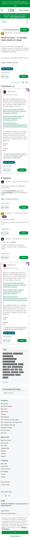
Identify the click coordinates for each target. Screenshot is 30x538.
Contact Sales (5, 485)
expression (6, 369)
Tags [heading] (5, 349)
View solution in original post (11, 157)
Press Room (4, 466)
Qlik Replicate (5, 417)
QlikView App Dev (12, 62)
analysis (18, 375)
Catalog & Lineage (6, 427)
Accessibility (4, 471)
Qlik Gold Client (5, 430)
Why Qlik (3, 433)
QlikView (4, 22)
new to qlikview (18, 353)
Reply (24, 76)
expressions (14, 372)
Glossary (3, 451)
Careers (3, 477)
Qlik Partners (4, 443)
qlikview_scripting (8, 356)
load (16, 369)
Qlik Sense (4, 409)
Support (3, 456)
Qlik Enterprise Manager (8, 425)
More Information (15, 536)
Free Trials (4, 445)
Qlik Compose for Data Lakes (10, 419)
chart (9, 367)
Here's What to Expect (18, 17)
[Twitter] (2, 495)
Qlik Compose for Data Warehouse (11, 422)
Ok (15, 532)
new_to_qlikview (7, 353)
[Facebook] (9, 495)
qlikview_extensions (8, 375)
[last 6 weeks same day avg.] (24, 82)
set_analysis (6, 372)
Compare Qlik (5, 448)
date (12, 369)
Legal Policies (5, 511)
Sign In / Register (24, 10)
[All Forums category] (3, 393)
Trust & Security (5, 469)
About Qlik (4, 463)
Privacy (3, 474)
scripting (5, 377)
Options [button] (27, 22)
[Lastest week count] (26, 82)
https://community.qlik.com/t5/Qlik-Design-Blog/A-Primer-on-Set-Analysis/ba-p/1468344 (13, 118)
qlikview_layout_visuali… (9, 359)
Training (3, 453)
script (4, 367)
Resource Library (6, 440)
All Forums (9, 393)
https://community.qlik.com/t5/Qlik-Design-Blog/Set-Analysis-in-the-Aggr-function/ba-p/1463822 (14, 111)
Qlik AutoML (4, 411)
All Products (4, 403)
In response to (7, 219)
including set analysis (11, 199)
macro (21, 372)
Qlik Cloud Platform (6, 406)
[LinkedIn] (5, 495)
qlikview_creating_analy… (10, 364)
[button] (28, 33)
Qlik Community (6, 492)
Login (23, 2)
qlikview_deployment (9, 361)
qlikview (20, 364)
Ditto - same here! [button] (7, 68)
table (20, 369)
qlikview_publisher (17, 367)
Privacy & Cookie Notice (8, 513)
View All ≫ (6, 382)
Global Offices (5, 482)
